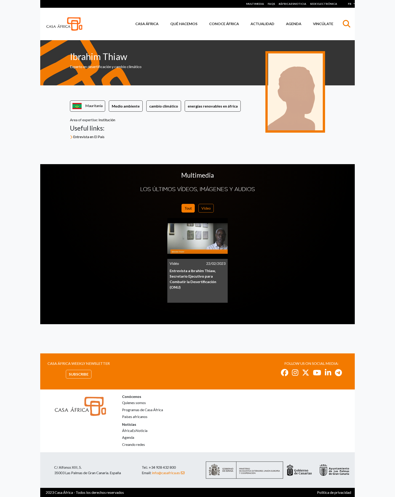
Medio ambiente (126, 106)
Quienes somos (134, 402)
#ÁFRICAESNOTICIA (292, 3)
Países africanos (134, 416)
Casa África (146, 23)
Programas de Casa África (142, 410)
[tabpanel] (197, 260)
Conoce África (224, 23)
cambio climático (163, 106)
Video (206, 208)
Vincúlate (323, 23)
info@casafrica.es (166, 473)
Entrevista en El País (88, 136)
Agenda (293, 23)
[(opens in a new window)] (284, 372)
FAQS (271, 3)
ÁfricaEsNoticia (134, 430)
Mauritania (94, 105)
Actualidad (262, 23)
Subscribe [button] (78, 374)
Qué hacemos (184, 23)
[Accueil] (66, 24)
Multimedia (255, 3)
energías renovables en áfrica (213, 106)
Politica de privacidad (334, 492)
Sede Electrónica (323, 3)
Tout (188, 208)
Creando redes (133, 444)
